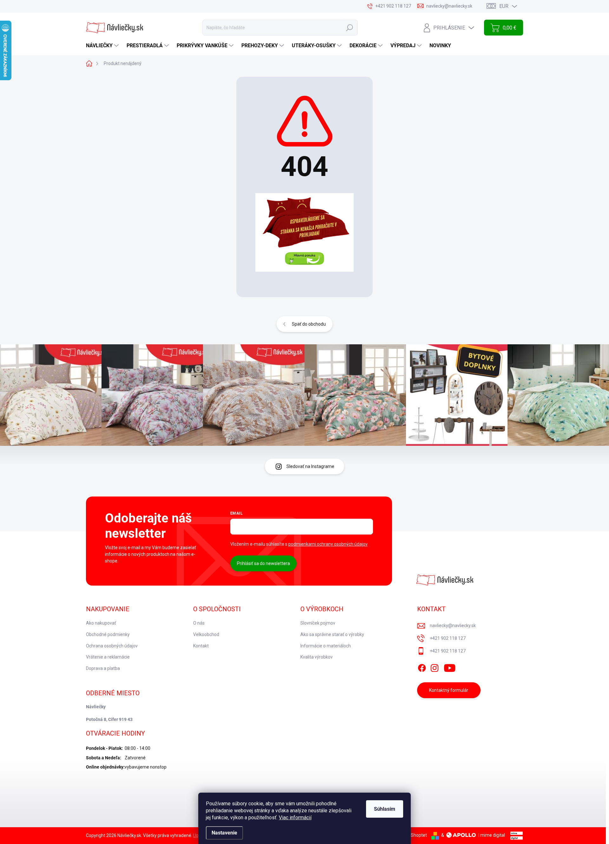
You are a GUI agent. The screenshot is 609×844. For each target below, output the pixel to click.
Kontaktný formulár (448, 690)
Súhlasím (384, 809)
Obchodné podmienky (108, 634)
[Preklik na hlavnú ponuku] (304, 232)
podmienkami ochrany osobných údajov (328, 544)
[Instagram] (434, 667)
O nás (199, 623)
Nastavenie (224, 833)
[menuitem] (103, 45)
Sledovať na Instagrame (310, 466)
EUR (503, 6)
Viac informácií (295, 818)
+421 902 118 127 (448, 638)
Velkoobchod (206, 634)
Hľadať (349, 27)
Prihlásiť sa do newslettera (263, 563)
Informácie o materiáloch (325, 645)
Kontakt (201, 645)
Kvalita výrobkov (316, 656)
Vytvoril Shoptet (411, 835)
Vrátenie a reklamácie (108, 656)
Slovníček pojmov (317, 623)
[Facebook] (422, 667)
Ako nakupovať (101, 623)
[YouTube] (449, 667)
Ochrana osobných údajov (112, 645)
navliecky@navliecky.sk (453, 625)
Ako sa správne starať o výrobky (332, 634)
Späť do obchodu (309, 324)
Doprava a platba (103, 668)
